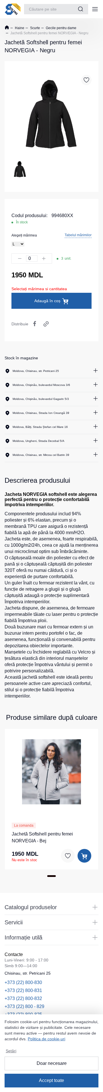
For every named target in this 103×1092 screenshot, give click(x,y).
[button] (52, 771)
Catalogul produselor (31, 907)
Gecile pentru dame (60, 28)
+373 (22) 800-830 (23, 982)
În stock (22, 222)
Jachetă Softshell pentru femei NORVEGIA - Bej (42, 837)
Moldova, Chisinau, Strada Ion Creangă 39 (41, 412)
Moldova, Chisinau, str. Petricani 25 (36, 370)
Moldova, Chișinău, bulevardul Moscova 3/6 (41, 384)
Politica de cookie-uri (46, 1039)
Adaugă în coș (47, 300)
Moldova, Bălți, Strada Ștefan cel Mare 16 (40, 426)
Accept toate (51, 1080)
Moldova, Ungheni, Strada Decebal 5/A (38, 440)
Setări (11, 1051)
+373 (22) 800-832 (23, 998)
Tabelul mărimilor (78, 235)
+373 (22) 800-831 (23, 990)
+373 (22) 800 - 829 (24, 1006)
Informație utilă (23, 937)
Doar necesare (52, 1063)
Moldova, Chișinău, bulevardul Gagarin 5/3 (41, 398)
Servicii (14, 922)
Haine (19, 28)
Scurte (34, 28)
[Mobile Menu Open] (95, 9)
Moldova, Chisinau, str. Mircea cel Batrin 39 (41, 454)
